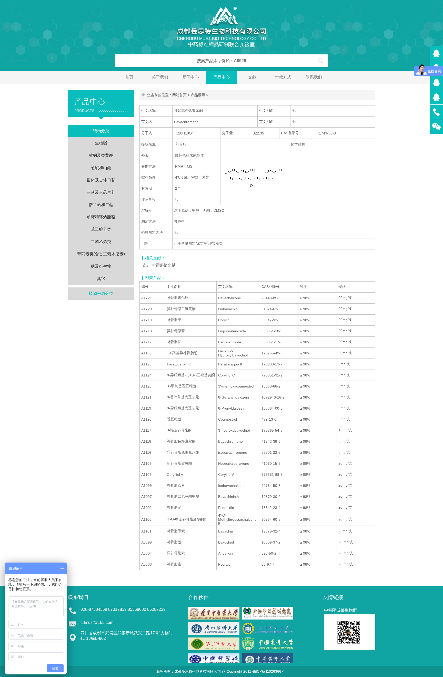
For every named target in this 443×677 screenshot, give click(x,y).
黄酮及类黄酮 (101, 155)
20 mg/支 (345, 542)
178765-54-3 (272, 430)
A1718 (146, 331)
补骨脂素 (174, 564)
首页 (129, 77)
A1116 (146, 452)
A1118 (146, 441)
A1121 (146, 397)
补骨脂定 (174, 507)
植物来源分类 (101, 293)
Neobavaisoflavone (233, 463)
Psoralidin (226, 508)
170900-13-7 (272, 364)
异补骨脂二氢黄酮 (181, 309)
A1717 (146, 342)
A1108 (146, 474)
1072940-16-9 (273, 397)
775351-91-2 (272, 375)
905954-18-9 (272, 331)
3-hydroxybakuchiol (234, 430)
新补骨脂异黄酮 (179, 463)
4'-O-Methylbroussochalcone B (237, 519)
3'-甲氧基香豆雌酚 (181, 386)
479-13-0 (268, 419)
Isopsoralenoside (232, 331)
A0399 (146, 542)
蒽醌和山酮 (101, 168)
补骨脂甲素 (176, 531)
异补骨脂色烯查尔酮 (183, 452)
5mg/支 (344, 364)
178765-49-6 (272, 353)
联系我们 (314, 77)
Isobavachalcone (232, 485)
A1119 (146, 408)
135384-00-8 (272, 408)
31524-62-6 (270, 309)
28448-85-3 (270, 298)
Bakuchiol (226, 542)
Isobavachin (228, 309)
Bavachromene (230, 441)
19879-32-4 (270, 531)
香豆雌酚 (174, 419)
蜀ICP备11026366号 (268, 671)
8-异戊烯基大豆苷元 (183, 408)
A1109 (146, 463)
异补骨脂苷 (176, 331)
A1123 (146, 386)
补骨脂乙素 (176, 485)
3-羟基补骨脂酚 (179, 430)
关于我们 (160, 77)
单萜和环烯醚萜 (101, 217)
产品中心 (221, 77)
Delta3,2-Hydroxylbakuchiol (233, 353)
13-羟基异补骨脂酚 (182, 353)
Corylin (223, 320)
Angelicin (225, 553)
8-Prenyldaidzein (231, 408)
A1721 (146, 298)
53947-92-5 (270, 320)
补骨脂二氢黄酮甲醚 (183, 496)
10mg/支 (345, 430)
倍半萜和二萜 (101, 204)
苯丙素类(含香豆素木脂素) (101, 254)
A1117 (146, 430)
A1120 (146, 419)
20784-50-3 (270, 485)
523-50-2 (268, 553)
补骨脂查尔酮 (177, 298)
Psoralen (225, 564)
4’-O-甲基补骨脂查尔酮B (186, 519)
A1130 (146, 353)
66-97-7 (267, 564)
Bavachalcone (229, 298)
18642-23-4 (270, 508)
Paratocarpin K (179, 364)
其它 (101, 278)
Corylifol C (226, 375)
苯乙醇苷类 (101, 229)
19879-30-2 (270, 497)
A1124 (146, 375)
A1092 (146, 508)
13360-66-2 (270, 386)
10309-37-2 (270, 542)
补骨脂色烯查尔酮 (181, 441)
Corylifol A (175, 474)
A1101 (146, 531)
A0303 (146, 564)
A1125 (146, 364)
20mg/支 (345, 298)
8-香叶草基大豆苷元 (183, 397)
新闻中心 (191, 77)
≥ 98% (305, 298)
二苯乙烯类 (101, 241)
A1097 (146, 497)
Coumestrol (227, 419)
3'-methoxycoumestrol (236, 386)
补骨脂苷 (174, 342)
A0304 (146, 553)
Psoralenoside (229, 342)
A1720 (146, 309)
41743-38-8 (270, 441)
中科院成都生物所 (340, 610)
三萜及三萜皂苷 (101, 192)
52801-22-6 (270, 452)
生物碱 (101, 143)
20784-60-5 (270, 519)
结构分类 (101, 131)
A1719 (146, 320)
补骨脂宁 (174, 320)
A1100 (146, 519)
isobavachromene (232, 452)
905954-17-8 (272, 342)
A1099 (146, 485)
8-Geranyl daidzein (233, 397)
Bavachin (225, 531)
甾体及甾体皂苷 (101, 180)
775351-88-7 (272, 474)
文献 (252, 77)
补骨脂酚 (174, 542)
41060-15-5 (270, 463)
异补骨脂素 (176, 553)
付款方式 (283, 77)
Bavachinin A (228, 497)
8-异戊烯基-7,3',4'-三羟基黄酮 (191, 375)
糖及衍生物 (101, 266)
